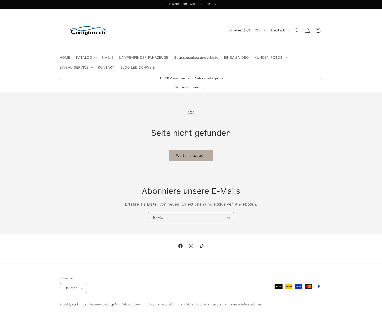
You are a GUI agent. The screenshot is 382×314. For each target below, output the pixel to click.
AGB (187, 304)
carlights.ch (80, 304)
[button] (85, 57)
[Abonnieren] (228, 217)
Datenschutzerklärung (163, 304)
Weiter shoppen (191, 155)
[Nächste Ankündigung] (321, 78)
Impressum (218, 304)
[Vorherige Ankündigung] (60, 78)
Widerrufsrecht (133, 304)
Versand (200, 304)
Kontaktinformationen (246, 304)
